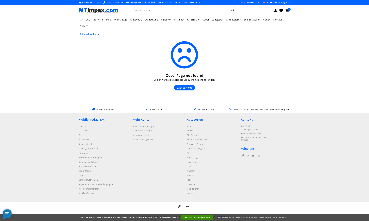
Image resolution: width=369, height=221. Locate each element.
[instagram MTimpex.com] (248, 156)
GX (81, 19)
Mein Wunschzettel (142, 135)
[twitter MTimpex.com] (253, 156)
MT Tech (179, 19)
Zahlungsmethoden (88, 148)
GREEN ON (193, 19)
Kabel (205, 19)
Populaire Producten (197, 144)
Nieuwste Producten (197, 139)
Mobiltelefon (233, 19)
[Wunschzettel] (281, 11)
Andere (84, 26)
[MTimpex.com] (98, 10)
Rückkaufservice (87, 193)
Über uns (83, 126)
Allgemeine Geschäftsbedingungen (96, 184)
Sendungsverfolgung (89, 162)
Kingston (166, 19)
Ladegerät (217, 19)
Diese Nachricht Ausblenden (197, 217)
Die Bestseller (252, 19)
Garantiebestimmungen (90, 157)
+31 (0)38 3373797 (250, 130)
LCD (88, 19)
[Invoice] (180, 207)
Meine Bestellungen (142, 130)
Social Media (85, 171)
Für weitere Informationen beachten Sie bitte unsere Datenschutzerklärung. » (252, 217)
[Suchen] (233, 10)
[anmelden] (275, 11)
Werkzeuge (120, 19)
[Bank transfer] (189, 207)
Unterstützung (278, 2)
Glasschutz (136, 19)
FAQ (81, 175)
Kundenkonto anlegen (143, 126)
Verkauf (277, 19)
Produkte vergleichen (143, 139)
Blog (243, 2)
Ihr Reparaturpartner (89, 188)
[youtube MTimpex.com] (258, 156)
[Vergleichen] (258, 2)
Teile (108, 19)
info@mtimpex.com (252, 133)
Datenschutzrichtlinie (89, 179)
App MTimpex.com (88, 166)
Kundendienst (85, 144)
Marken (251, 2)
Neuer (266, 19)
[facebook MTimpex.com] (243, 156)
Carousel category (196, 148)
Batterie (98, 19)
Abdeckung (151, 19)
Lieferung (83, 153)
